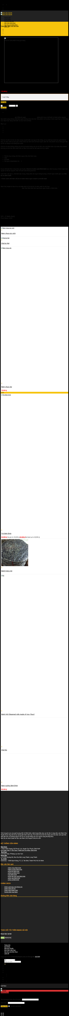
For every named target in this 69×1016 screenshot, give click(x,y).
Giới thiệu (7, 19)
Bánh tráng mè (6, 571)
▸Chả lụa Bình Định (13, 873)
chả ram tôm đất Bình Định (13, 188)
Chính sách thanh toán (11, 890)
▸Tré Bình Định (12, 875)
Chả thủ (4, 750)
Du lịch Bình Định (13, 976)
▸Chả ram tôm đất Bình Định (16, 876)
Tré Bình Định (6, 534)
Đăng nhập (4, 1006)
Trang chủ (7, 18)
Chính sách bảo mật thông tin (13, 887)
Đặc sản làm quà (13, 26)
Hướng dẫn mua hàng (11, 892)
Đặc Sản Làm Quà (9, 23)
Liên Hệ (6, 953)
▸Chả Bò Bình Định (13, 871)
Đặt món (3, 107)
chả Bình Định (54, 186)
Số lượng (6, 106)
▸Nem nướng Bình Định (15, 869)
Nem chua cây (6, 387)
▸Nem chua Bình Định (14, 868)
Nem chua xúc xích (8, 233)
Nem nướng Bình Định (9, 786)
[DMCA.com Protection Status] (6, 938)
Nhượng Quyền (9, 21)
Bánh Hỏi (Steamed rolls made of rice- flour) (18, 714)
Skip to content (5, 1)
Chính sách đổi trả (10, 889)
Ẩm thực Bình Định (13, 974)
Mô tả (6, 113)
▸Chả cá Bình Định (13, 880)
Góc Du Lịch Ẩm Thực (11, 25)
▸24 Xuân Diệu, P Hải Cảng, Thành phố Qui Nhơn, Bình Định (19, 850)
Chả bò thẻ (5, 243)
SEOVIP (37, 957)
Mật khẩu (4, 1003)
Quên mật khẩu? (6, 1009)
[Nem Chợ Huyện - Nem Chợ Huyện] (6, 13)
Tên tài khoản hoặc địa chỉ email (11, 999)
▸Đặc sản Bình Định (14, 878)
